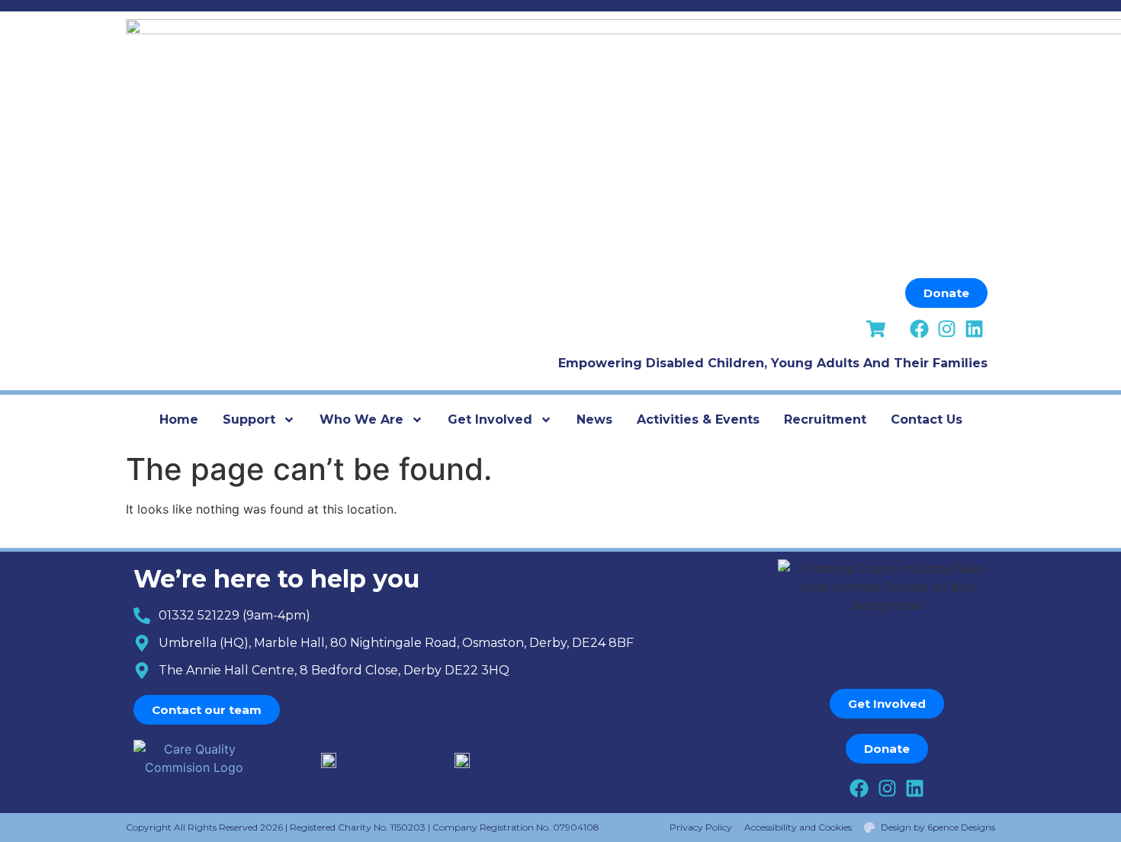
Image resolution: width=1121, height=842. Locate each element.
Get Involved (490, 419)
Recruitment (825, 419)
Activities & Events (698, 419)
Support (249, 419)
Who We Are (361, 419)
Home (178, 419)
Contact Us (926, 419)
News (594, 419)
